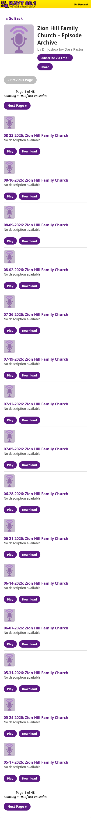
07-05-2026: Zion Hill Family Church (36, 449)
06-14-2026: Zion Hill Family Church (36, 583)
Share (45, 67)
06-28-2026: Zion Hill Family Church (36, 493)
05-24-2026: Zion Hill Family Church (36, 717)
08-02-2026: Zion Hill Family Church (36, 269)
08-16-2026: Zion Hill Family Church (36, 180)
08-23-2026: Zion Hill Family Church (36, 135)
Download (29, 151)
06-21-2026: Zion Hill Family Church (36, 538)
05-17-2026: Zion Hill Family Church (36, 762)
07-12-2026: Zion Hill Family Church (36, 404)
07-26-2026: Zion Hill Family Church (36, 314)
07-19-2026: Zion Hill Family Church (36, 359)
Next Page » (17, 105)
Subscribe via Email (55, 58)
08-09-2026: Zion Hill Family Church (36, 225)
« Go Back (13, 18)
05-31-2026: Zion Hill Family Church (36, 672)
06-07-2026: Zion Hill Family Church (36, 628)
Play (10, 151)
